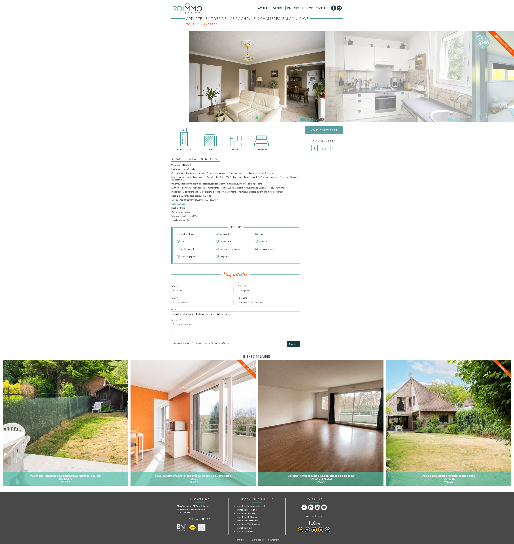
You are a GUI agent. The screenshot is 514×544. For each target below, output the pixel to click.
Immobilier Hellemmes (247, 520)
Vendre (278, 8)
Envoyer (293, 344)
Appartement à (195, 159)
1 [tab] (257, 117)
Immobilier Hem (244, 527)
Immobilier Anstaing (246, 513)
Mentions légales (256, 539)
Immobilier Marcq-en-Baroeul (251, 506)
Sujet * (174, 309)
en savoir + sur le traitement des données (211, 343)
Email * (174, 297)
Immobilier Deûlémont (247, 517)
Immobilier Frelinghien (247, 509)
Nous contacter (324, 130)
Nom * (174, 286)
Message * (176, 320)
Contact (322, 8)
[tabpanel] (257, 76)
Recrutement (273, 539)
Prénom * (242, 286)
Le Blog (307, 8)
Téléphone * (243, 297)
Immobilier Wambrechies (248, 524)
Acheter (264, 8)
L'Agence (293, 8)
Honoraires (240, 539)
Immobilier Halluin (245, 531)
